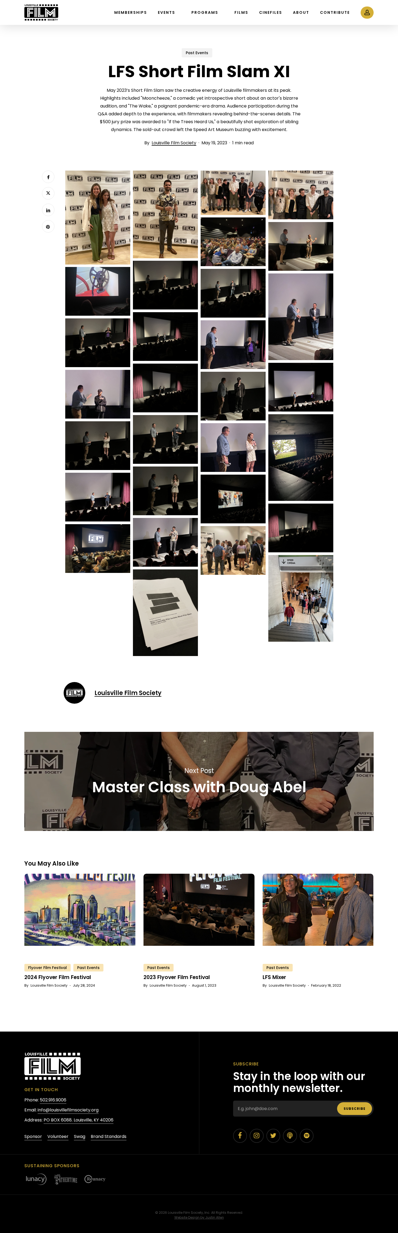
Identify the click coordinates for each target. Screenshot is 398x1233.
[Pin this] (48, 226)
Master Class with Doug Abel (199, 781)
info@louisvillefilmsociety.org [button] (68, 1110)
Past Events (197, 53)
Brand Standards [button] (108, 1136)
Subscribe (355, 1108)
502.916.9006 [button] (53, 1100)
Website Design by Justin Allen (199, 1217)
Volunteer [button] (57, 1136)
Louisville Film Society (174, 143)
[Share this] (48, 177)
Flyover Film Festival (47, 967)
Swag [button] (79, 1136)
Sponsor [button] (33, 1136)
